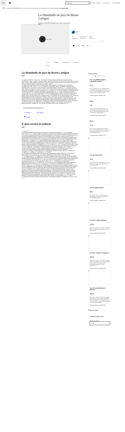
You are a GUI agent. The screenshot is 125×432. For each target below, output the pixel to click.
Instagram (41, 112)
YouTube (28, 117)
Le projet (48, 62)
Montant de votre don (94, 320)
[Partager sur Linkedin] (88, 46)
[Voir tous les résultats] (88, 3)
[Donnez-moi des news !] (73, 46)
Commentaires (66, 62)
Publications (56, 62)
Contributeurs (76, 62)
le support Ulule (64, 8)
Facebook (28, 112)
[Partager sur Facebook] (78, 46)
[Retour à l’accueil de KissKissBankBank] (9, 3)
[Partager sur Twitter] (83, 46)
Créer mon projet (116, 2)
